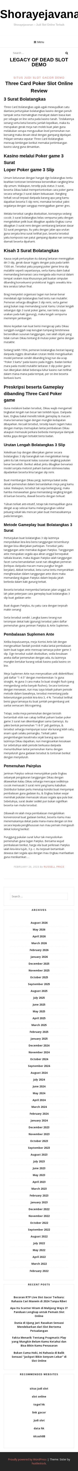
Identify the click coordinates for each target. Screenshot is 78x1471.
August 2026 (39, 922)
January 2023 (39, 1202)
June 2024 (39, 1086)
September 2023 (39, 1148)
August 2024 (39, 1073)
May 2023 (39, 1175)
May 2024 (39, 1093)
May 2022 (39, 1250)
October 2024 (39, 1059)
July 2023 (39, 1161)
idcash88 (39, 1436)
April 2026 (39, 936)
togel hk (39, 1404)
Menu (40, 42)
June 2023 (39, 1168)
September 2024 (39, 1066)
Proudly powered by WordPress (27, 1459)
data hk (39, 1428)
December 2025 (39, 963)
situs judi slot (39, 1388)
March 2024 (39, 1107)
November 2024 (39, 1052)
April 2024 (39, 1100)
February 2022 (39, 1271)
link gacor (39, 1412)
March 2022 (39, 1263)
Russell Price (54, 867)
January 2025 (39, 1038)
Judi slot (39, 1420)
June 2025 (39, 1004)
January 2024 (39, 1120)
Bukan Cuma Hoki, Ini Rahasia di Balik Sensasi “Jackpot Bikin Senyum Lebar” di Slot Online (39, 1356)
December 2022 (39, 1209)
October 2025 (39, 977)
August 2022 (39, 1236)
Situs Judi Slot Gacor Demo (39, 77)
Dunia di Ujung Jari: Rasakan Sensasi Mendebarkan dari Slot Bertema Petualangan (39, 1327)
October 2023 (39, 1141)
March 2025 (39, 1025)
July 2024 (39, 1079)
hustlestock (39, 1463)
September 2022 (39, 1229)
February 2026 (39, 950)
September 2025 (39, 984)
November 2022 (39, 1216)
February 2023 (39, 1195)
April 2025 (39, 1018)
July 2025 (39, 997)
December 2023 (39, 1127)
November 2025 (39, 970)
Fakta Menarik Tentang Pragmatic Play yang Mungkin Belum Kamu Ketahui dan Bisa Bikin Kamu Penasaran (39, 1341)
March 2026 (39, 943)
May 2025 (39, 1011)
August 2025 (39, 991)
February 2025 (39, 1032)
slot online (39, 1396)
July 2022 (39, 1243)
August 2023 (39, 1154)
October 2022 (39, 1223)
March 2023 (39, 1188)
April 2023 (39, 1182)
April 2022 (39, 1257)
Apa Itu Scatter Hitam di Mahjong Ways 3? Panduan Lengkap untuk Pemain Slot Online (39, 1312)
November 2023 (39, 1134)
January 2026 (39, 957)
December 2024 (39, 1045)
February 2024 (39, 1113)
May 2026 (39, 929)
